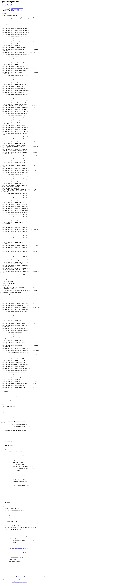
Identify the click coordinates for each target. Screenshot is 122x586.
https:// (34, 214)
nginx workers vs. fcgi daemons (17, 8)
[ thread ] (17, 10)
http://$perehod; (22, 475)
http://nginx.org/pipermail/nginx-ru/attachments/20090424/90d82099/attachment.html (24, 576)
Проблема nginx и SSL (14, 9)
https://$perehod (18, 548)
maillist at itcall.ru (9, 4)
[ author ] (25, 10)
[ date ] (13, 10)
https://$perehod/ (27, 548)
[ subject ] (21, 10)
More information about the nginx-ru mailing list (10, 584)
